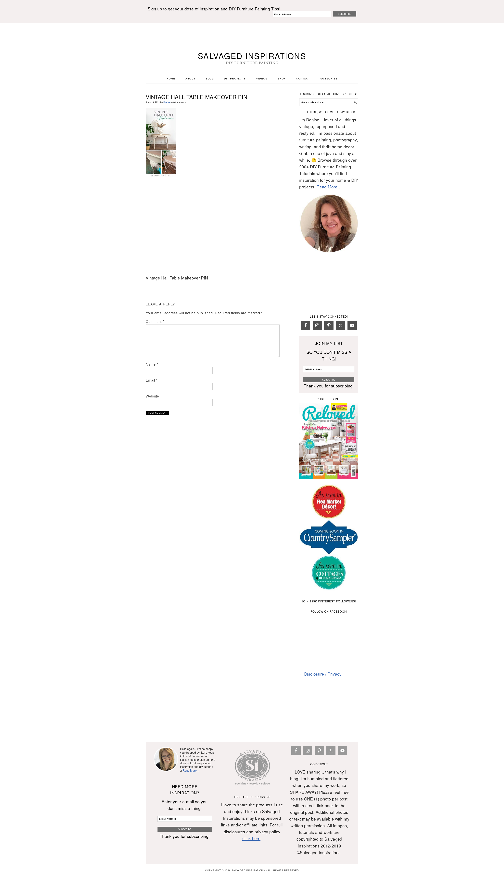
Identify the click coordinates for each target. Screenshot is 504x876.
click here (251, 838)
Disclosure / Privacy (323, 674)
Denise (166, 102)
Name (152, 364)
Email (152, 380)
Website (152, 395)
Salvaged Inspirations (252, 55)
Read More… (329, 187)
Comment (155, 321)
